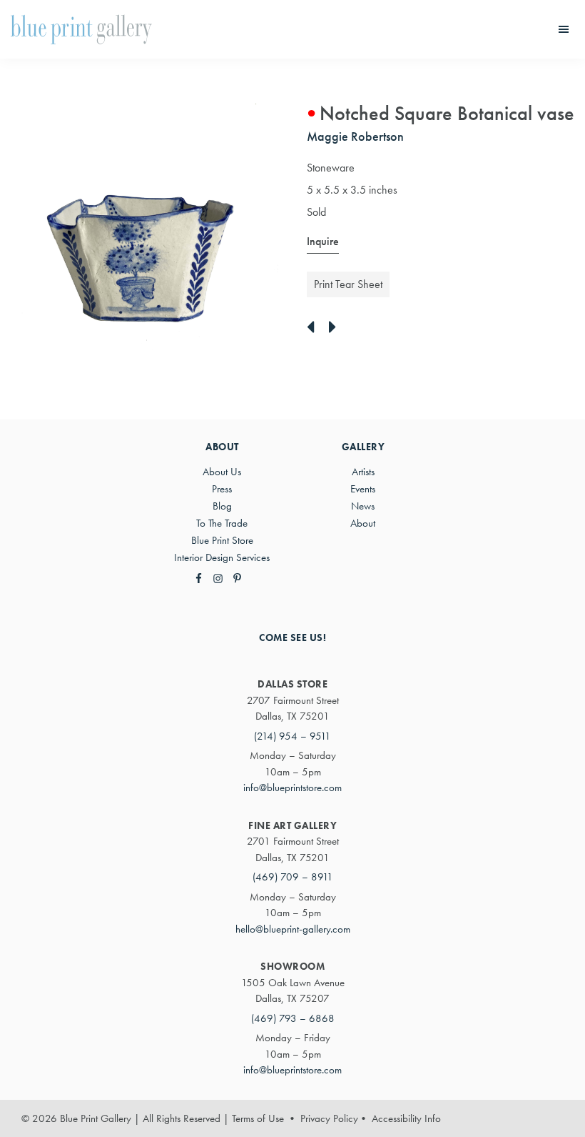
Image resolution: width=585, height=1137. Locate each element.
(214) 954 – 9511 (292, 736)
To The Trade (222, 523)
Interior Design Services (222, 557)
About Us (222, 472)
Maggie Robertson (355, 136)
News (363, 506)
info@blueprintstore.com (292, 787)
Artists (363, 472)
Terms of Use (258, 1118)
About (362, 523)
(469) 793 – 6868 (293, 1018)
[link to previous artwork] (314, 328)
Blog (222, 506)
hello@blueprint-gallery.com (292, 929)
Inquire (323, 241)
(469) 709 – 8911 (293, 877)
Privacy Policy (329, 1118)
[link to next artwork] (336, 328)
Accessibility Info (406, 1118)
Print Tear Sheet (348, 284)
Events (362, 489)
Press (222, 489)
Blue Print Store (222, 540)
